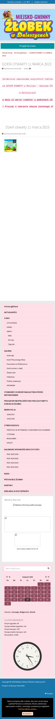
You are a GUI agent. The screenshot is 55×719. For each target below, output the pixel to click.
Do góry (50, 693)
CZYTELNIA (11, 434)
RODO (6, 473)
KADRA (9, 327)
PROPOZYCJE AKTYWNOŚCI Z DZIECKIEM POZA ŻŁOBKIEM (28, 430)
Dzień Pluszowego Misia (16, 360)
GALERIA (8, 351)
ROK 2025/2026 (12, 454)
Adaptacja (10, 377)
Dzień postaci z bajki (15, 368)
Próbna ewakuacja (14, 381)
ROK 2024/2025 (12, 458)
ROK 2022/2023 (12, 467)
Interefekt (21, 686)
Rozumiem (27, 714)
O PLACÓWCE (12, 323)
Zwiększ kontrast (40, 2)
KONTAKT (8, 485)
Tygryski (11, 344)
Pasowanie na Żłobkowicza (17, 364)
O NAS (7, 318)
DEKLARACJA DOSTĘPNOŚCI (16, 491)
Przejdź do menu (27, 45)
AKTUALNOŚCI (10, 312)
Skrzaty (11, 340)
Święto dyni (11, 372)
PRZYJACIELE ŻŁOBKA (13, 479)
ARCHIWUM (11, 385)
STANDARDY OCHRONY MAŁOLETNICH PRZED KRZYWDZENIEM (23, 393)
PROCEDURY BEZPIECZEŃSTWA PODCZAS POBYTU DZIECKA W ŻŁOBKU (26, 402)
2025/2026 (11, 419)
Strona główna (20, 53)
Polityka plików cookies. (27, 709)
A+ (25, 2)
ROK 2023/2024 (12, 463)
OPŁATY (10, 443)
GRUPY (9, 331)
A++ (28, 2)
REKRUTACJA (10, 409)
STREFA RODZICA (11, 425)
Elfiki (10, 336)
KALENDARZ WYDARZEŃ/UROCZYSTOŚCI (21, 449)
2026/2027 (11, 414)
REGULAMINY (11, 438)
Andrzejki (10, 355)
